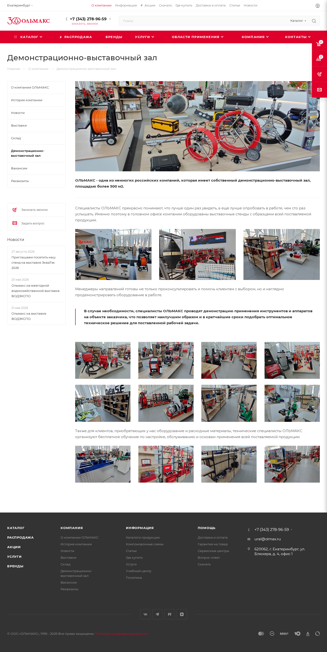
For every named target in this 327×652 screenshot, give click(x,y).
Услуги (14, 556)
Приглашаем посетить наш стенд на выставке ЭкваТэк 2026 (33, 262)
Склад (65, 564)
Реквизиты (69, 589)
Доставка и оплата (213, 537)
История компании (76, 544)
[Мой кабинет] (318, 6)
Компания (72, 528)
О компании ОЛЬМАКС (79, 537)
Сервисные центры (213, 551)
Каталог (16, 528)
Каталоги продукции (143, 537)
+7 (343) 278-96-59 (88, 19)
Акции (14, 547)
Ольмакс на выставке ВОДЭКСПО (28, 316)
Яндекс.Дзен (182, 614)
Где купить (134, 557)
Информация (140, 528)
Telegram (157, 614)
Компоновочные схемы (145, 544)
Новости (15, 239)
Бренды (15, 566)
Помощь (207, 528)
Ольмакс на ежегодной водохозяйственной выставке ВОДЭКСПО (35, 291)
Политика (134, 578)
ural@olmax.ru (267, 539)
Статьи (131, 551)
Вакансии (69, 582)
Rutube (169, 614)
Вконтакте (145, 614)
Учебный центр (138, 571)
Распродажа (20, 537)
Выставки (68, 557)
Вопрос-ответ (209, 557)
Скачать (204, 564)
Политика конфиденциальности (121, 633)
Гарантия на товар (213, 544)
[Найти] (314, 21)
